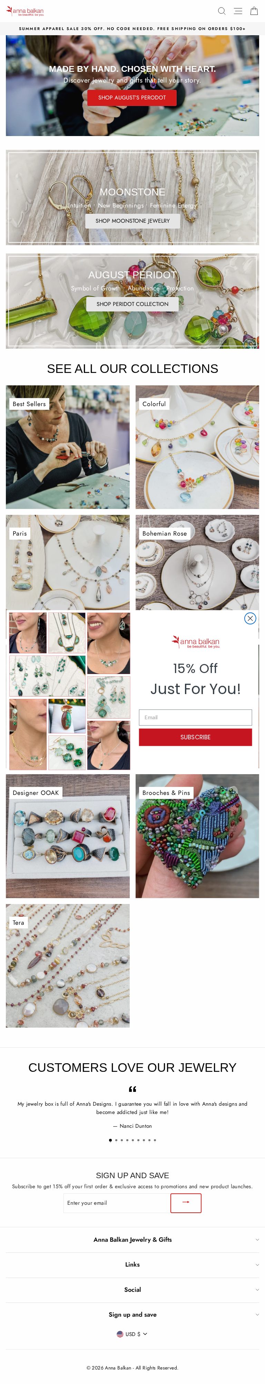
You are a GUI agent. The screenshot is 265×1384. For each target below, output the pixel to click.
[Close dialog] (250, 618)
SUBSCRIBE (195, 737)
